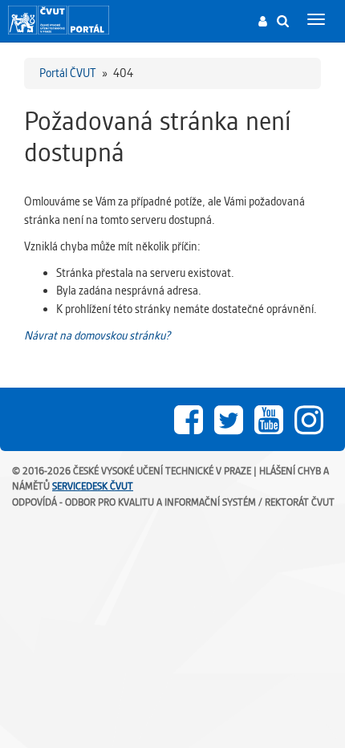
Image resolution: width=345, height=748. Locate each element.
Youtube (269, 420)
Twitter (229, 420)
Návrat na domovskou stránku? (97, 335)
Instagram (309, 420)
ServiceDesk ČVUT (92, 486)
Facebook (188, 420)
